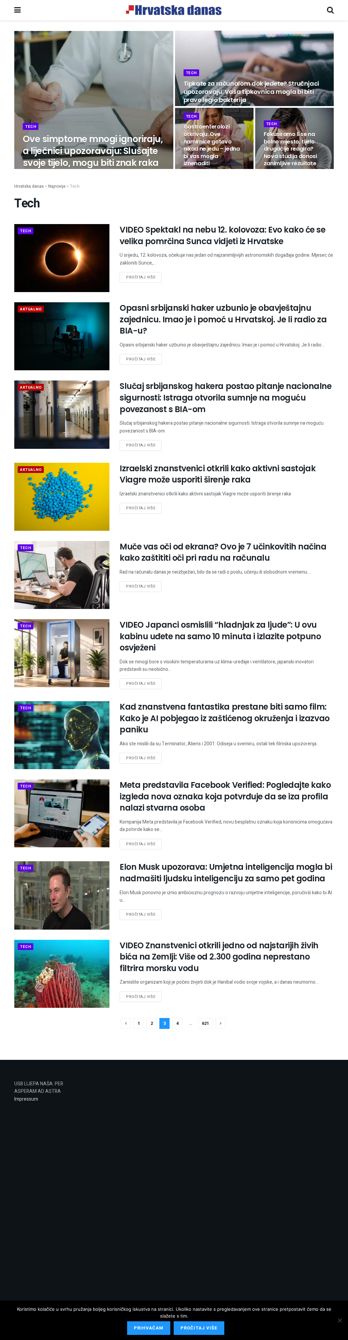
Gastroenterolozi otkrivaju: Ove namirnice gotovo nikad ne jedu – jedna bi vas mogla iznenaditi (212, 145)
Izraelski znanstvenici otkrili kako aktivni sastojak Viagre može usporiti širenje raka (217, 474)
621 (205, 1023)
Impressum (26, 1099)
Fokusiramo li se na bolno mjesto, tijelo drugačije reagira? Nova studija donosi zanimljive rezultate (290, 148)
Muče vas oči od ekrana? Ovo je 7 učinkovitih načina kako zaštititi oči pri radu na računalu (223, 552)
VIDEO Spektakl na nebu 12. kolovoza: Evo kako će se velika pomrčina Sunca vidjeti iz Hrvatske (223, 235)
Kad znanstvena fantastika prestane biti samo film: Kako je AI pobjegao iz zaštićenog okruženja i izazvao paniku (225, 718)
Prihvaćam (148, 1328)
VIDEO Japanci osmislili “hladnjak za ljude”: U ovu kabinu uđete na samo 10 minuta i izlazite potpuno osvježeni (220, 636)
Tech (30, 127)
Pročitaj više (140, 277)
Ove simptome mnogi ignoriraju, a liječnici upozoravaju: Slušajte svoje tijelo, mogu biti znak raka (93, 151)
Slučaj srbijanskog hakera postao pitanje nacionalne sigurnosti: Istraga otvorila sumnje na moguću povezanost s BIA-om (226, 397)
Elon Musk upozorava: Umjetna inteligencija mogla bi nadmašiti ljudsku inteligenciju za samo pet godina (226, 872)
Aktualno (30, 309)
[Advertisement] (133, 1182)
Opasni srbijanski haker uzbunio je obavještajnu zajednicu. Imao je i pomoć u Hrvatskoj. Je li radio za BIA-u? (223, 319)
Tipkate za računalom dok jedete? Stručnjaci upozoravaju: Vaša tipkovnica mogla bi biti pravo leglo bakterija (251, 91)
